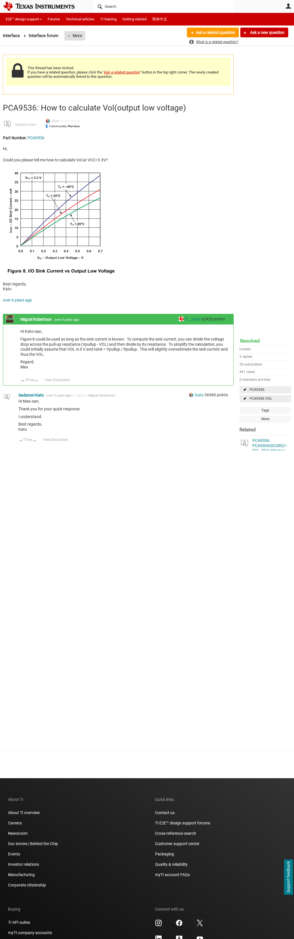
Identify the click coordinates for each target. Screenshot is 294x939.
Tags (265, 410)
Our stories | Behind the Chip (33, 843)
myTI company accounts (30, 932)
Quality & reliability (171, 864)
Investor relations (23, 864)
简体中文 (159, 19)
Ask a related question (215, 32)
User (288, 6)
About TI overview (24, 812)
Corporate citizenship (27, 885)
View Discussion (57, 380)
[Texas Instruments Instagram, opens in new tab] (158, 925)
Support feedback (288, 877)
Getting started (134, 19)
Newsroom (18, 833)
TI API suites (19, 922)
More (77, 35)
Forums (54, 19)
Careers (15, 823)
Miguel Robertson (36, 319)
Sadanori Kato (25, 125)
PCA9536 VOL (260, 398)
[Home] (43, 6)
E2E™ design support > (24, 19)
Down (36, 381)
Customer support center (177, 843)
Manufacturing (21, 874)
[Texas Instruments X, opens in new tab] (199, 925)
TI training (108, 19)
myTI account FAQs (172, 874)
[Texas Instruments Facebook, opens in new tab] (179, 925)
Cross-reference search (175, 833)
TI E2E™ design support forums (182, 823)
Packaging (164, 854)
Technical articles (80, 19)
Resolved (250, 341)
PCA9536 (256, 389)
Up (22, 381)
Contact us (165, 812)
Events (14, 854)
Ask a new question (267, 32)
